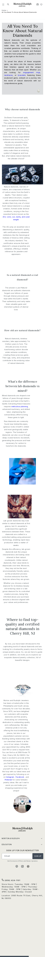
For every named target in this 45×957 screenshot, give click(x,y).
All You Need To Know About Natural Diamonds (19, 12)
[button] (3, 4)
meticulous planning (19, 406)
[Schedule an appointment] (38, 4)
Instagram (10, 777)
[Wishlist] (41, 4)
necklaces (8, 75)
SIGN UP (38, 856)
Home (4, 10)
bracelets (22, 75)
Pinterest (9, 780)
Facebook (20, 777)
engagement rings (31, 72)
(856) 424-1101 (12, 880)
